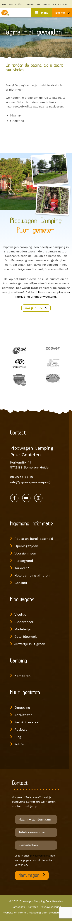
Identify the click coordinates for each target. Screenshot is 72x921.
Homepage (18, 906)
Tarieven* (22, 568)
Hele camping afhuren (32, 575)
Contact (46, 4)
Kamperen (22, 676)
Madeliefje (22, 629)
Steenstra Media (59, 912)
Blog (38, 4)
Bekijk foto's (34, 308)
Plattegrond (23, 561)
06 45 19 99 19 (60, 4)
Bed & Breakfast (27, 722)
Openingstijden (16, 4)
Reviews (20, 729)
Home (3, 4)
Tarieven (30, 4)
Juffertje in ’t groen (29, 644)
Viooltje (20, 614)
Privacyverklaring (50, 906)
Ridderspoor (23, 622)
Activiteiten (23, 715)
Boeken (60, 12)
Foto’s (19, 744)
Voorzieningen (25, 553)
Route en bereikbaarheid (33, 539)
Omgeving (22, 707)
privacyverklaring (40, 855)
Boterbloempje (25, 636)
